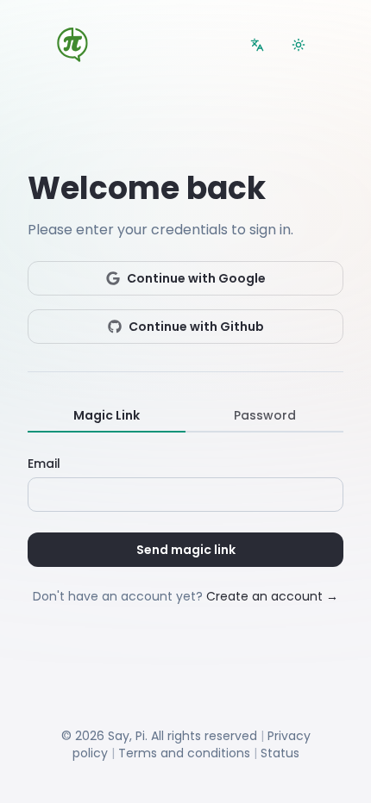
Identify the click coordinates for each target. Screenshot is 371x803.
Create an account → (272, 596)
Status (280, 753)
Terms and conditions (184, 753)
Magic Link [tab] (106, 415)
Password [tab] (265, 415)
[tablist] (185, 416)
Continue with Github (196, 326)
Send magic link (186, 549)
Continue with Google (196, 278)
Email (44, 463)
